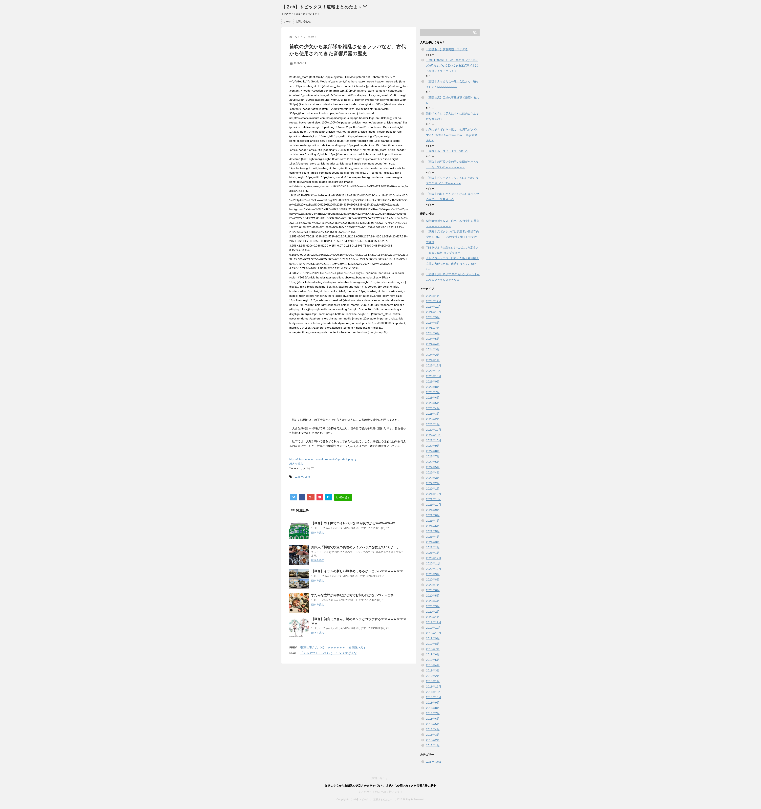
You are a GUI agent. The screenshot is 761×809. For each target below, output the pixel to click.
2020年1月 (433, 617)
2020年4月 (433, 600)
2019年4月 (433, 665)
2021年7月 (433, 520)
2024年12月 (433, 301)
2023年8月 (433, 386)
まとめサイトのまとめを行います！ (380, 791)
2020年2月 (433, 611)
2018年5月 (433, 724)
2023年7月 (433, 392)
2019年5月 (433, 659)
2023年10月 (433, 376)
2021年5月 (433, 531)
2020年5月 (433, 595)
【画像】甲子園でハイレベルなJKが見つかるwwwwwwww (353, 523)
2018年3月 (433, 734)
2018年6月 (433, 718)
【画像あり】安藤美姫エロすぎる (447, 49)
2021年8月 (433, 515)
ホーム (287, 21)
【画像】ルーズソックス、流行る (447, 151)
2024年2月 (433, 354)
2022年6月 (433, 461)
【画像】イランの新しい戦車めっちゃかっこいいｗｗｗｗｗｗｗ (357, 571)
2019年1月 (433, 681)
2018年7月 (433, 713)
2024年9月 (433, 317)
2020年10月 (433, 568)
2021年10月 (433, 504)
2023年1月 (433, 424)
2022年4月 (433, 472)
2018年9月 (433, 702)
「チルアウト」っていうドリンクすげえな (328, 653)
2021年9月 (433, 510)
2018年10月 (433, 697)
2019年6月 (433, 654)
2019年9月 (433, 638)
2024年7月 (433, 328)
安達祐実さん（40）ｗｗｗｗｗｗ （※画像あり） (333, 647)
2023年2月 (433, 419)
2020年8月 (433, 579)
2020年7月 (433, 584)
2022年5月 (433, 467)
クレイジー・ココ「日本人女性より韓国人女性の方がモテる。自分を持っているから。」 (452, 264)
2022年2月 (433, 483)
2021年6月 (433, 526)
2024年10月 (433, 312)
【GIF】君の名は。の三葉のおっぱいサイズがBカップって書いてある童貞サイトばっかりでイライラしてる (452, 65)
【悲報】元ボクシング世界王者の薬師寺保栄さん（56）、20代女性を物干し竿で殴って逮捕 (453, 237)
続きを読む (296, 463)
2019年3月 (433, 670)
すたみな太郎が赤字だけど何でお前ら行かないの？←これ (352, 595)
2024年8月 (433, 322)
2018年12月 (433, 686)
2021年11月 (433, 499)
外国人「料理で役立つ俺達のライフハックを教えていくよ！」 (355, 547)
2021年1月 (433, 552)
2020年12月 (433, 558)
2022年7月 (433, 456)
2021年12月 (433, 493)
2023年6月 (433, 397)
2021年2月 (433, 547)
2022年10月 (433, 440)
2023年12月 (433, 365)
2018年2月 (433, 740)
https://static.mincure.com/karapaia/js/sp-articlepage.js (323, 459)
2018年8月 (433, 708)
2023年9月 (433, 381)
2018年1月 (433, 745)
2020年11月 (433, 563)
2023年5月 (433, 402)
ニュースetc (302, 476)
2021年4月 (433, 536)
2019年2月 (433, 675)
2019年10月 (433, 633)
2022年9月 (433, 445)
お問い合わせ (303, 21)
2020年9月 (433, 574)
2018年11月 (433, 691)
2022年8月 (433, 451)
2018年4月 (433, 729)
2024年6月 (433, 333)
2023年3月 (433, 413)
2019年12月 (433, 622)
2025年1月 (433, 295)
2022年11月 (433, 435)
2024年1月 (433, 360)
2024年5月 (433, 338)
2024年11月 (433, 306)
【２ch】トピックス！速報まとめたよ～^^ (324, 6)
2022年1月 (433, 488)
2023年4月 (433, 408)
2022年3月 (433, 477)
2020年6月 (433, 590)
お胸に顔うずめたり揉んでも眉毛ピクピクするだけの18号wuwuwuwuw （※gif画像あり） (452, 135)
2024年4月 (433, 344)
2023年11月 (433, 370)
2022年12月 (433, 429)
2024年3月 (433, 349)
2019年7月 (433, 649)
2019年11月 (433, 627)
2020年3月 (433, 606)
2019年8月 (433, 643)
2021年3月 (433, 542)
